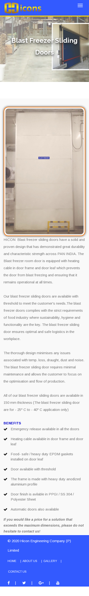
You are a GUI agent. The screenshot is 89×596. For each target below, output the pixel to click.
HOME (12, 561)
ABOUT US (30, 561)
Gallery (50, 561)
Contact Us (17, 571)
